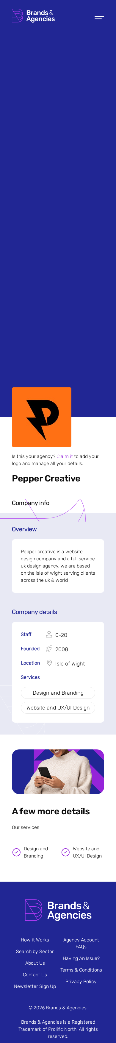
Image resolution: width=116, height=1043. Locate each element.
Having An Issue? (81, 958)
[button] (99, 17)
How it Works (35, 940)
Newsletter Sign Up (35, 986)
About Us (35, 963)
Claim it (65, 456)
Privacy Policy (81, 981)
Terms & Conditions (81, 970)
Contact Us (35, 974)
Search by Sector (35, 951)
